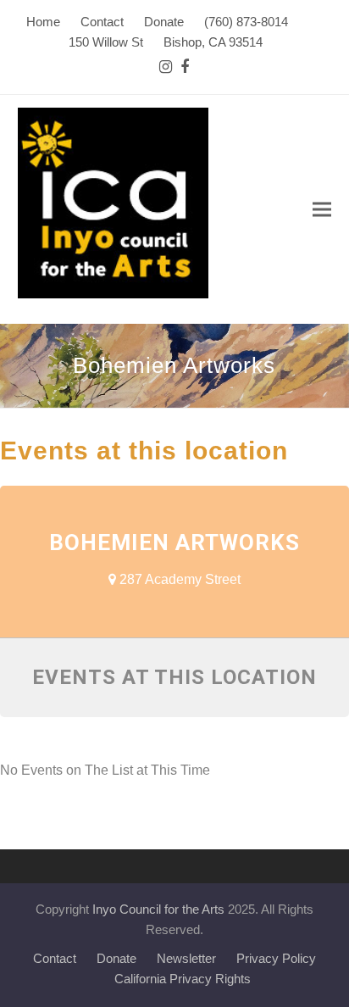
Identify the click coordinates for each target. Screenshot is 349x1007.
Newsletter (186, 958)
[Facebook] (184, 67)
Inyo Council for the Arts (158, 909)
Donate (116, 958)
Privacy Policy (276, 958)
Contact (54, 958)
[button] (322, 210)
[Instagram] (165, 67)
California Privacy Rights (182, 979)
